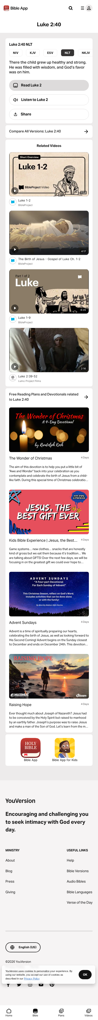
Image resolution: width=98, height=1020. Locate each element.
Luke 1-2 (28, 200)
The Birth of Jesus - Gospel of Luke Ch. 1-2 (53, 259)
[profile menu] (85, 8)
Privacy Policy (32, 978)
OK (85, 974)
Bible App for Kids (64, 760)
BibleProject (25, 205)
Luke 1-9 (28, 317)
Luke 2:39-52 (31, 376)
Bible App (30, 760)
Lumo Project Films (29, 381)
